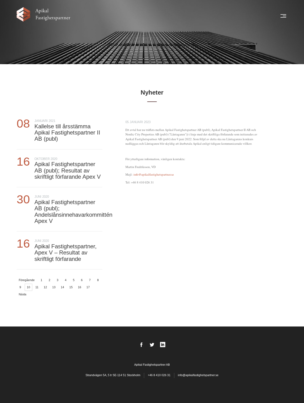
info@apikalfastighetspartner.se (153, 174)
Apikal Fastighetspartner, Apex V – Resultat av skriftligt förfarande (65, 252)
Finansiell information (219, 16)
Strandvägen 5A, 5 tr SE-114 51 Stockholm (113, 375)
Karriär (248, 16)
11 (36, 287)
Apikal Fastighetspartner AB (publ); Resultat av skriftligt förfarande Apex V (67, 170)
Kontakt (265, 16)
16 (79, 287)
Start (110, 16)
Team (159, 16)
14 (62, 287)
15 (71, 287)
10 (28, 287)
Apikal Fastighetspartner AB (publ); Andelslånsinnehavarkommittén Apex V (73, 211)
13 (54, 287)
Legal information (181, 16)
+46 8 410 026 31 (159, 375)
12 (45, 287)
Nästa (22, 294)
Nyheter (124, 16)
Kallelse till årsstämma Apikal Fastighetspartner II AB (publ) (67, 132)
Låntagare (143, 16)
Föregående (27, 280)
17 (88, 287)
